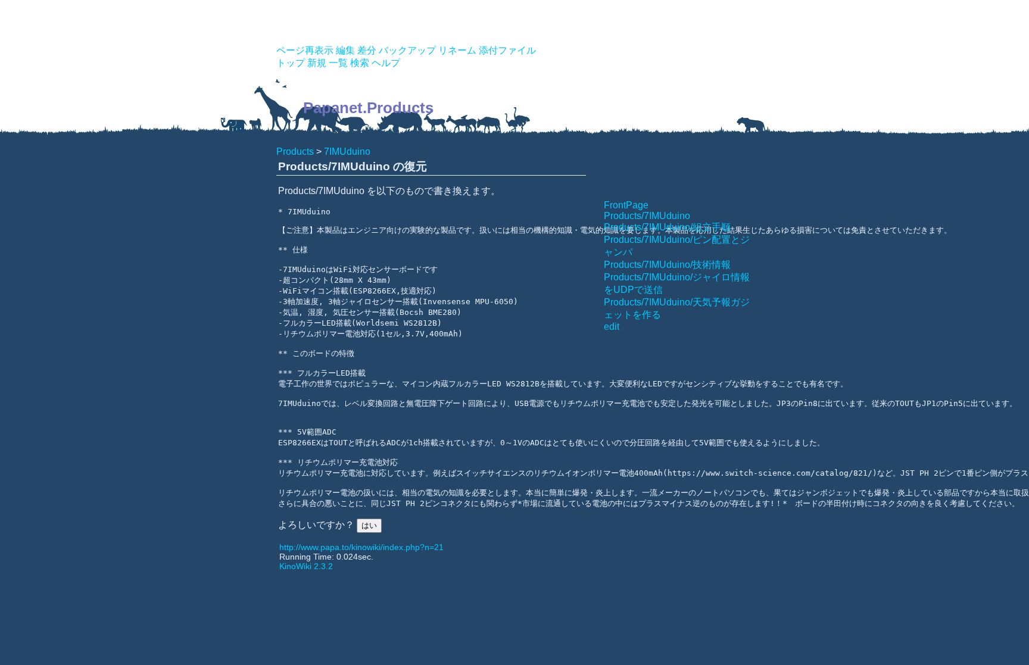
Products (295, 151)
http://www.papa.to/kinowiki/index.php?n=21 (361, 547)
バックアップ (407, 50)
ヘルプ (386, 63)
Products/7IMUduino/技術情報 (667, 265)
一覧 (338, 63)
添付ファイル (507, 50)
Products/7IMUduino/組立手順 (667, 227)
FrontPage (626, 205)
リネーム (457, 50)
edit (611, 326)
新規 (316, 63)
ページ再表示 (304, 50)
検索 (359, 63)
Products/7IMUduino (647, 216)
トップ (290, 63)
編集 (345, 50)
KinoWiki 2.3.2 (306, 566)
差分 (366, 50)
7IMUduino (347, 151)
